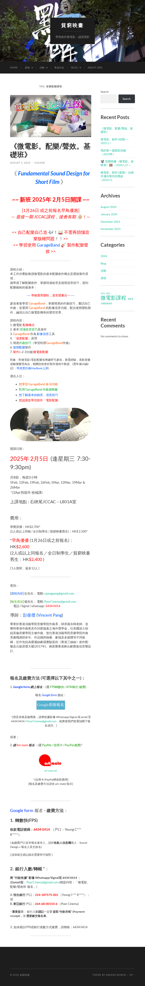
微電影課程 (113, 298)
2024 (104, 256)
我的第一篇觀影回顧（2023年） (113, 152)
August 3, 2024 (20, 162)
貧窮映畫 (72, 25)
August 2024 (108, 206)
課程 (27, 67)
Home (14, 67)
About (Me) (95, 67)
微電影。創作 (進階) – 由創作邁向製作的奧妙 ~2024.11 (117, 176)
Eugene (40, 162)
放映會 (131, 299)
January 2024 (109, 214)
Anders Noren (116, 974)
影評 (108, 293)
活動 (42, 67)
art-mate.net (50, 770)
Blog (74, 67)
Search (105, 91)
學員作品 (59, 67)
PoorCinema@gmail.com (60, 601)
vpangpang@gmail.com (59, 593)
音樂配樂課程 (106, 303)
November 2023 (110, 228)
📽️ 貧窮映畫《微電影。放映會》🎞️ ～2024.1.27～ (117, 163)
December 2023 (110, 221)
